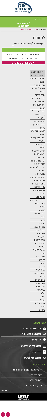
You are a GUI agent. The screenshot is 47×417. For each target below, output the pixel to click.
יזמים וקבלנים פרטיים (23, 62)
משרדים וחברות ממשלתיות (23, 58)
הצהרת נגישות (6, 390)
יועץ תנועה (42, 29)
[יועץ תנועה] (23, 8)
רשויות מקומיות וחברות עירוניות (23, 54)
